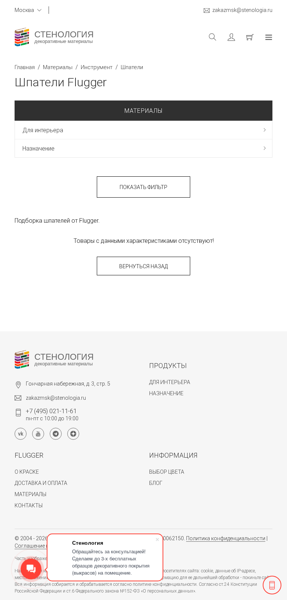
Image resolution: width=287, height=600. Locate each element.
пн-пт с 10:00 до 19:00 (52, 414)
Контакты (29, 505)
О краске (27, 472)
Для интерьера (42, 130)
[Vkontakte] (21, 434)
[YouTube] (38, 434)
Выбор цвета (166, 472)
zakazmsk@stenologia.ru (242, 10)
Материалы (57, 67)
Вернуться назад (143, 266)
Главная (25, 67)
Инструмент (96, 67)
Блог (156, 483)
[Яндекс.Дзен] (73, 434)
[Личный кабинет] (225, 37)
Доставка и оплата (41, 483)
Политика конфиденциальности (225, 538)
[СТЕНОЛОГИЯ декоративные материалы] (22, 37)
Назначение (38, 148)
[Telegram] (56, 434)
